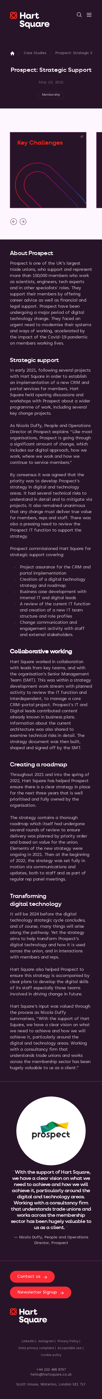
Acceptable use (70, 1348)
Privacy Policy (67, 1341)
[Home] (12, 53)
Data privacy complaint (36, 1348)
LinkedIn (28, 1341)
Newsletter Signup (37, 1292)
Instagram (46, 1341)
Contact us (28, 1277)
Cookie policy (51, 1355)
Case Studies (35, 53)
